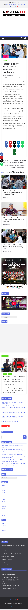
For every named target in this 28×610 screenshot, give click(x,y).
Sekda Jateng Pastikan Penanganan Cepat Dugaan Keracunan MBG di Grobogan (14, 219)
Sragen (3, 510)
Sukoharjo (3, 513)
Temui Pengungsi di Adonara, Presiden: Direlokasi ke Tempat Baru (15, 166)
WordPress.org (4, 530)
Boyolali (3, 485)
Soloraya (3, 508)
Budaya (3, 488)
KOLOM (3, 499)
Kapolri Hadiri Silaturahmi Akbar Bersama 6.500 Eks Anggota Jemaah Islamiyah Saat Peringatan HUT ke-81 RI (13, 407)
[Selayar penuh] (24, 309)
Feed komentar (4, 528)
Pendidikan (3, 506)
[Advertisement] (14, 28)
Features (5, 373)
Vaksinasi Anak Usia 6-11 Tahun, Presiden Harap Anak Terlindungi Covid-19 (13, 246)
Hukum (3, 492)
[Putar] (3, 309)
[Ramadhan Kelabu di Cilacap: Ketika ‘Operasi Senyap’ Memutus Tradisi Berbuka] (14, 365)
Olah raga (3, 504)
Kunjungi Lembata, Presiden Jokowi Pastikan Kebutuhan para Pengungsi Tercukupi (14, 161)
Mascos (11, 75)
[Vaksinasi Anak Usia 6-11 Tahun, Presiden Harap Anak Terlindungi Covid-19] (14, 230)
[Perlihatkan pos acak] (25, 38)
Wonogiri (3, 515)
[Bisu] (22, 309)
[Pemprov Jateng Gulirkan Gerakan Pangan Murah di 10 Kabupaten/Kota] (14, 176)
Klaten (2, 497)
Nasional (5, 60)
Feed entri (3, 525)
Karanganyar (4, 494)
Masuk (2, 523)
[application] (14, 303)
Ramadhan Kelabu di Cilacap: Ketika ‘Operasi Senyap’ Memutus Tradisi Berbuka (14, 379)
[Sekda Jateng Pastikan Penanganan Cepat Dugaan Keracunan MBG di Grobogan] (14, 203)
